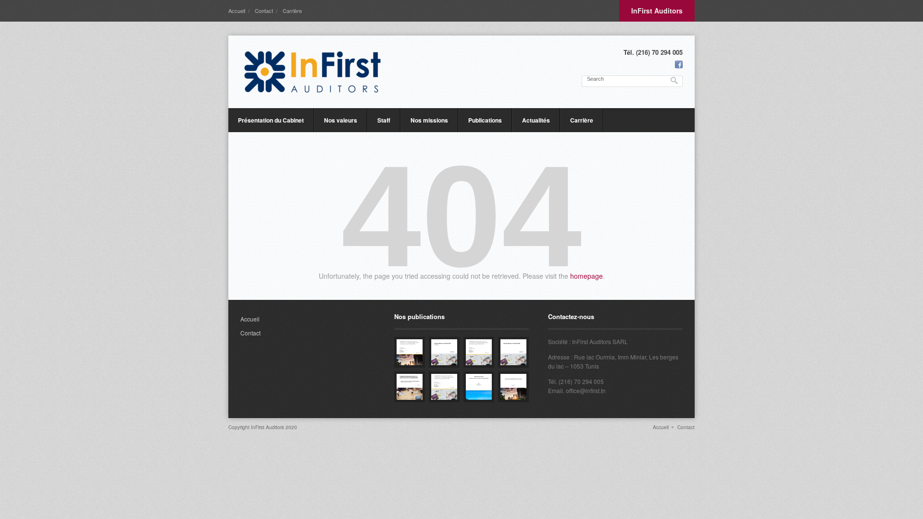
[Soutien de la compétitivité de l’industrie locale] (513, 386)
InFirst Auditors (657, 10)
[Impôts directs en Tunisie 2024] (513, 352)
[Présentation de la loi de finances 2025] (478, 352)
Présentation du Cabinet (271, 120)
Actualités (536, 120)
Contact (264, 10)
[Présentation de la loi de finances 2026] (409, 352)
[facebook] (679, 64)
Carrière (292, 10)
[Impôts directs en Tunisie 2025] (444, 352)
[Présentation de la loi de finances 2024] (444, 386)
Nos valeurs (340, 120)
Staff (383, 120)
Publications (485, 120)
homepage (586, 276)
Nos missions (429, 120)
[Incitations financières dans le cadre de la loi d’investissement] (409, 386)
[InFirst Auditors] (312, 72)
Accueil (236, 10)
